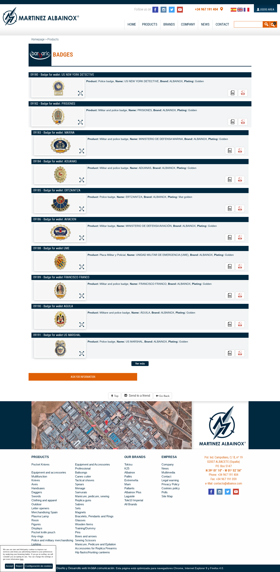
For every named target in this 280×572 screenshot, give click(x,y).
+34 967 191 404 (206, 9)
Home (132, 24)
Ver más (140, 363)
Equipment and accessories (48, 472)
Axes (34, 484)
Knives (35, 480)
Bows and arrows (86, 536)
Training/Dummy (85, 528)
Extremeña (131, 480)
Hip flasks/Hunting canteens (92, 552)
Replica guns (83, 500)
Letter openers (40, 508)
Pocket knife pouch (43, 532)
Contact (222, 24)
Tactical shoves (84, 480)
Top (115, 395)
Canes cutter (83, 476)
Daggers (36, 492)
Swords (36, 496)
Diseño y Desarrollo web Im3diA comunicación (85, 568)
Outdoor (36, 504)
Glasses (80, 520)
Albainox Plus (132, 492)
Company (188, 24)
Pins (78, 532)
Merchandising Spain (44, 512)
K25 (126, 468)
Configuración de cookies (38, 566)
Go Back (164, 395)
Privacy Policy (170, 484)
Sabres (79, 504)
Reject (19, 566)
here (21, 559)
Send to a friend (138, 395)
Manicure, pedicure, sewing (92, 496)
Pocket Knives (40, 464)
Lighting (36, 544)
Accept (9, 566)
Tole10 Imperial (133, 500)
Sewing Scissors (85, 540)
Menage (80, 488)
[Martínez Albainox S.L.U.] (41, 14)
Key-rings (37, 536)
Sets (78, 508)
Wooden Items (84, 524)
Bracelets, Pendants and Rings (94, 516)
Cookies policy (171, 488)
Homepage (38, 39)
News (205, 24)
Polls (165, 492)
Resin (35, 520)
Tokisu (128, 464)
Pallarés (129, 488)
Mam (127, 484)
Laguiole (129, 496)
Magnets (80, 512)
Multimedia (168, 472)
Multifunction (39, 476)
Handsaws (38, 488)
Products (149, 24)
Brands (169, 24)
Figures (36, 524)
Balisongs (81, 472)
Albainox (129, 472)
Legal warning (170, 480)
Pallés (128, 476)
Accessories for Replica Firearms (96, 548)
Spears (79, 484)
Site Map (167, 496)
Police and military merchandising (52, 540)
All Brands (130, 504)
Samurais (81, 492)
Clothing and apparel (44, 500)
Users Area (266, 9)
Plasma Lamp (40, 516)
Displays (36, 528)
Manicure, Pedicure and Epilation (95, 544)
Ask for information (83, 376)
